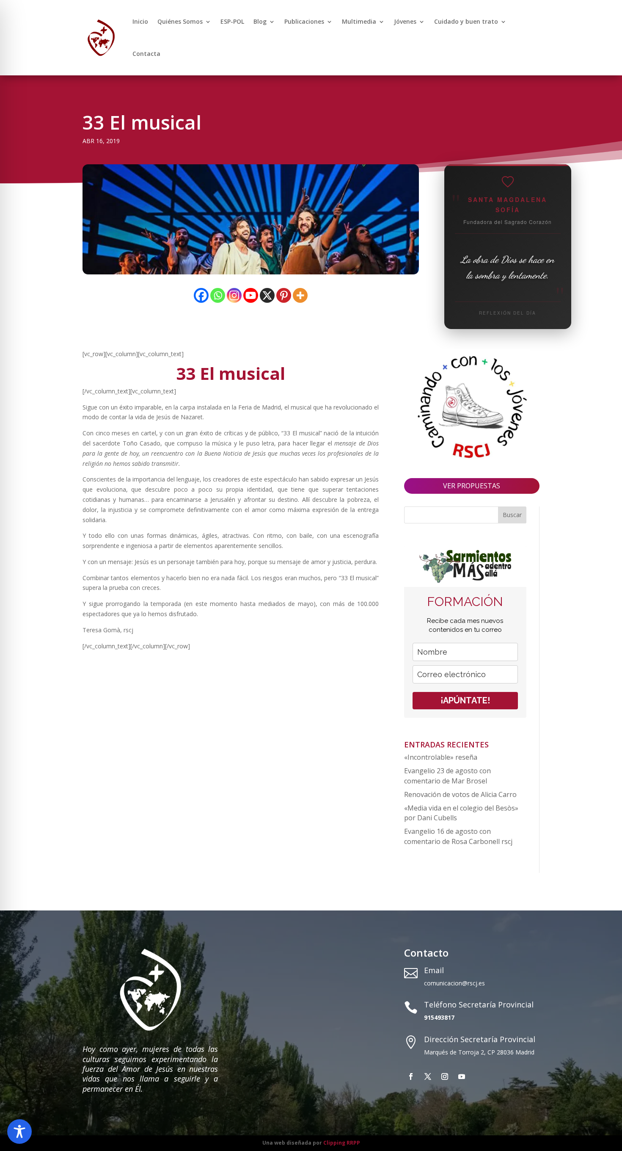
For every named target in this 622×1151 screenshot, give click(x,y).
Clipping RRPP (341, 1142)
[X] (267, 295)
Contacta (146, 54)
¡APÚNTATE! (465, 700)
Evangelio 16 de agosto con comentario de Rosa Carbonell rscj (458, 836)
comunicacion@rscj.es (454, 983)
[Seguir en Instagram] (444, 1076)
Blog (260, 21)
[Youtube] (250, 295)
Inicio (140, 21)
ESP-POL (232, 21)
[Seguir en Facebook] (411, 1076)
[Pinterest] (283, 295)
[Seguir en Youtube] (461, 1076)
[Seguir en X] (428, 1076)
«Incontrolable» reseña (440, 757)
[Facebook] (201, 295)
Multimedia (359, 21)
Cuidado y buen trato (466, 21)
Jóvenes (405, 21)
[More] (300, 295)
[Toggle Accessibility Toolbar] (19, 1131)
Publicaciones (304, 21)
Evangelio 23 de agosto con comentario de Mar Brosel (447, 776)
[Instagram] (234, 295)
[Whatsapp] (217, 295)
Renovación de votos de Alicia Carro (460, 794)
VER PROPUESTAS (471, 485)
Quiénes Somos (180, 21)
